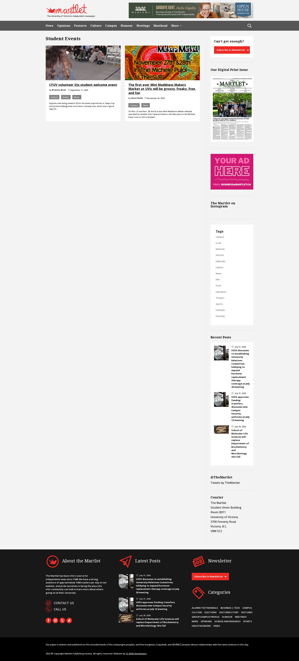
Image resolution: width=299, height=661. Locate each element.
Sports (219, 303)
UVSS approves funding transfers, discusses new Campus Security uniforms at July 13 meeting (155, 605)
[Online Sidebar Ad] (232, 188)
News (49, 26)
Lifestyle (220, 310)
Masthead (160, 26)
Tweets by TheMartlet (225, 483)
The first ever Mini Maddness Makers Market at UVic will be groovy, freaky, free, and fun (162, 89)
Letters (219, 267)
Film (218, 279)
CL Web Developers (136, 653)
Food (218, 285)
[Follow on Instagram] (55, 620)
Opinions (63, 26)
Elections (211, 612)
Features (80, 26)
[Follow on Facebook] (48, 620)
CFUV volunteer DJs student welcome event (83, 85)
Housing (220, 316)
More (175, 26)
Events (66, 97)
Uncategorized (201, 625)
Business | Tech (230, 607)
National (220, 249)
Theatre (220, 297)
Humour (127, 26)
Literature (221, 291)
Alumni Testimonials (205, 607)
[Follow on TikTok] (69, 620)
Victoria (220, 255)
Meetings (143, 26)
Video (216, 625)
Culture (95, 26)
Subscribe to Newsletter (231, 49)
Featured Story (229, 612)
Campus (111, 26)
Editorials (220, 261)
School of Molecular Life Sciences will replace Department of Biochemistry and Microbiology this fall (240, 443)
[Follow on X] (62, 620)
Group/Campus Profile (205, 616)
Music (77, 97)
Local (218, 242)
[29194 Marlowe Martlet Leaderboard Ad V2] (191, 17)
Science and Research (227, 621)
